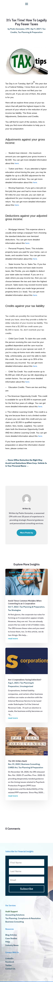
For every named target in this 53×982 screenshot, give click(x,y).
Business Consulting (30, 764)
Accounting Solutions (14, 915)
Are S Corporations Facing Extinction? (24, 679)
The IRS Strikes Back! (17, 761)
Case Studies (11, 938)
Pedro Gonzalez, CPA (19, 29)
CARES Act (13, 767)
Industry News (12, 945)
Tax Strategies (14, 610)
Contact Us (10, 968)
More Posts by (26, 532)
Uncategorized (26, 686)
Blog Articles (11, 935)
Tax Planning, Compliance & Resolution (23, 918)
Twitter (8, 965)
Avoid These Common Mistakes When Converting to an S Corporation (25, 602)
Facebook (9, 962)
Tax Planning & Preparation (30, 32)
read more (13, 638)
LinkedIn (9, 958)
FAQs (7, 941)
